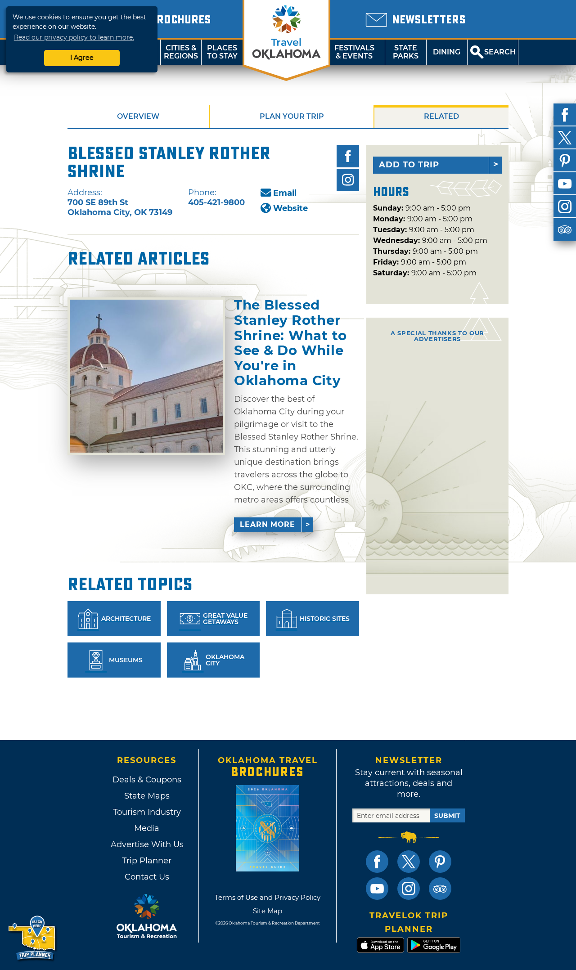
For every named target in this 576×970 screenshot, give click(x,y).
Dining (446, 52)
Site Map (267, 911)
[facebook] (565, 114)
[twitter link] (408, 861)
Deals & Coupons (146, 780)
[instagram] (565, 206)
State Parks (405, 52)
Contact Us (147, 877)
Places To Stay (222, 52)
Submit (447, 816)
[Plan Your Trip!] (32, 938)
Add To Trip (409, 165)
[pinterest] (565, 160)
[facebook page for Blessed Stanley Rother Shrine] (348, 156)
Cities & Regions (181, 52)
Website (290, 208)
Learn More (267, 524)
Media (146, 828)
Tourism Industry (147, 812)
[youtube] (565, 183)
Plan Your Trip (292, 116)
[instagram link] (408, 888)
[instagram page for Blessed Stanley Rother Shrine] (348, 180)
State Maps (147, 796)
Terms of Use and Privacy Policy (267, 897)
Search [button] (500, 52)
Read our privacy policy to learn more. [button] (74, 37)
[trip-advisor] (565, 229)
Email (285, 193)
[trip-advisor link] (440, 888)
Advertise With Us (147, 844)
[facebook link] (377, 861)
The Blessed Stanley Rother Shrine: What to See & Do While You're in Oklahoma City (290, 342)
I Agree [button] (82, 58)
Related (441, 116)
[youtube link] (377, 888)
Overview (138, 116)
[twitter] (565, 137)
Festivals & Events (354, 52)
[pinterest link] (440, 861)
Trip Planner (146, 861)
